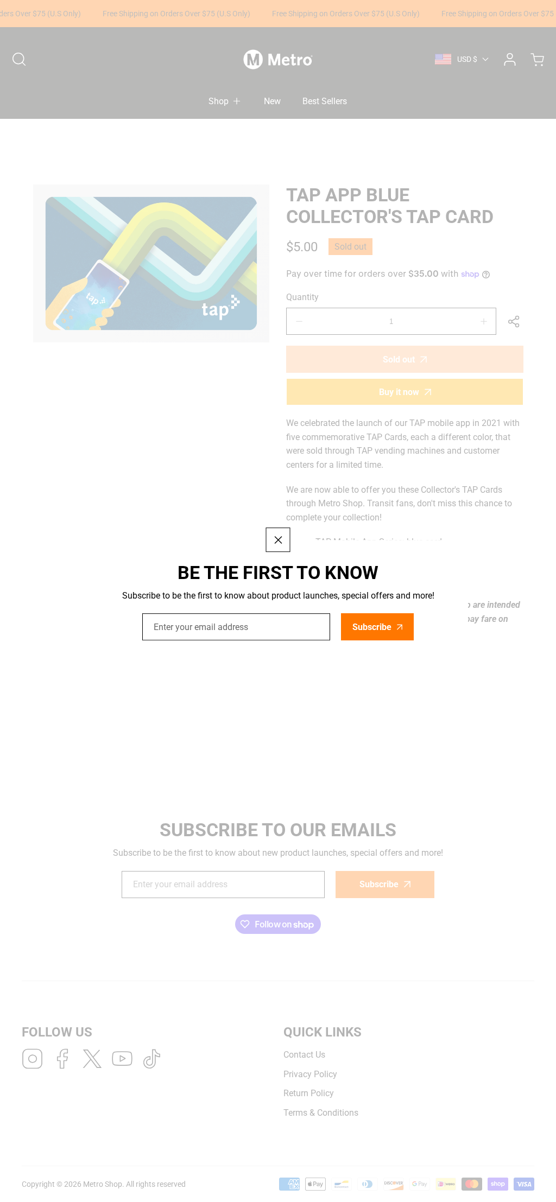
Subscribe (371, 627)
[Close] (278, 539)
